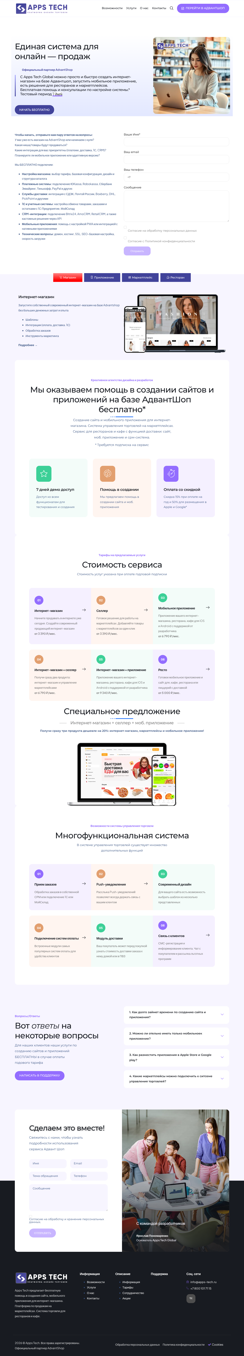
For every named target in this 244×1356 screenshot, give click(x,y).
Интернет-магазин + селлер (55, 670)
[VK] (190, 1298)
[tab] (67, 277)
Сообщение (132, 187)
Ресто (162, 670)
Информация (131, 1282)
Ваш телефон (134, 170)
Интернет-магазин (48, 610)
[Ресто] (208, 669)
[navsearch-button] (171, 8)
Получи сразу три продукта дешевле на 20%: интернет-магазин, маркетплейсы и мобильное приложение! (122, 731)
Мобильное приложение (176, 608)
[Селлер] (146, 610)
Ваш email (131, 152)
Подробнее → (28, 345)
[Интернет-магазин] (84, 610)
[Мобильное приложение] (208, 607)
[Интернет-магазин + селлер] (84, 669)
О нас (144, 8)
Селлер (102, 610)
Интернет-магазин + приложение (121, 670)
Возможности (112, 8)
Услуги (131, 8)
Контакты (159, 8)
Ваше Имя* (132, 134)
